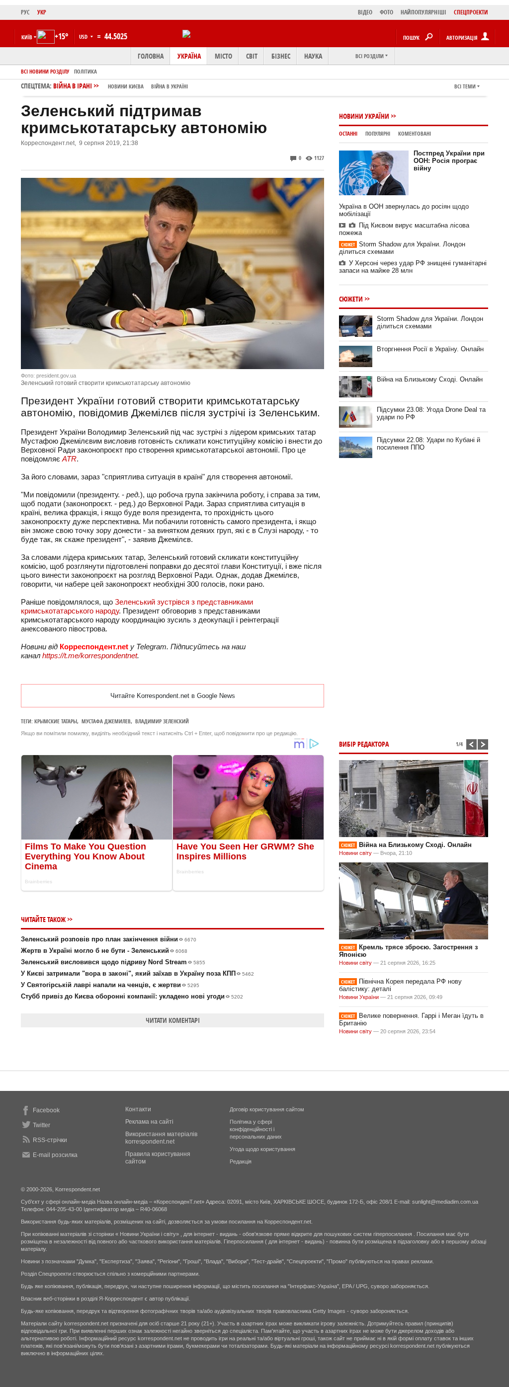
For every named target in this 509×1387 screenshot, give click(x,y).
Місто (223, 56)
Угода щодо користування (262, 1149)
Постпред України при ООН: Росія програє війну (449, 161)
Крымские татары (55, 721)
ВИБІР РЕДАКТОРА (364, 744)
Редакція (241, 1161)
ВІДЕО (365, 12)
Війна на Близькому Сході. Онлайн (430, 379)
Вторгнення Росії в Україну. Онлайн (430, 349)
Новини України (364, 116)
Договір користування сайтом (267, 1109)
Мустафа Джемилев (106, 721)
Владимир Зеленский (162, 721)
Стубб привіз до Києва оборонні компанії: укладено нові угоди (132, 996)
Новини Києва (126, 86)
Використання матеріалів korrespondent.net (161, 1138)
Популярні (377, 133)
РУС (25, 12)
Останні (348, 133)
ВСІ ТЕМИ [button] (465, 86)
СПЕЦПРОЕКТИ (471, 12)
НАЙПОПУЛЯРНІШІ (423, 12)
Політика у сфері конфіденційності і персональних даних (256, 1129)
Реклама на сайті (149, 1121)
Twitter (41, 1125)
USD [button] (84, 36)
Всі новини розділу (45, 71)
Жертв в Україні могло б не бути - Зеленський (104, 950)
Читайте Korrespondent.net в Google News (172, 695)
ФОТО (386, 12)
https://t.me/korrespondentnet (89, 655)
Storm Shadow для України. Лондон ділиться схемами (430, 322)
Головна (151, 56)
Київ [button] (26, 37)
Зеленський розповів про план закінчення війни (108, 939)
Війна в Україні (169, 86)
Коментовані (414, 133)
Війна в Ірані (120, 85)
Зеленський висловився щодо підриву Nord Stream (113, 962)
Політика (85, 71)
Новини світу (355, 853)
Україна (189, 56)
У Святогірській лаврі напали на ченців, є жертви (110, 985)
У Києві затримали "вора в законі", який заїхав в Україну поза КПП (137, 973)
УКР (41, 12)
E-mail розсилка (55, 1155)
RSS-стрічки (50, 1140)
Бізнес (280, 56)
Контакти (138, 1109)
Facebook (46, 1110)
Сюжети (351, 299)
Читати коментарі (173, 1020)
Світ (251, 56)
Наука (313, 56)
